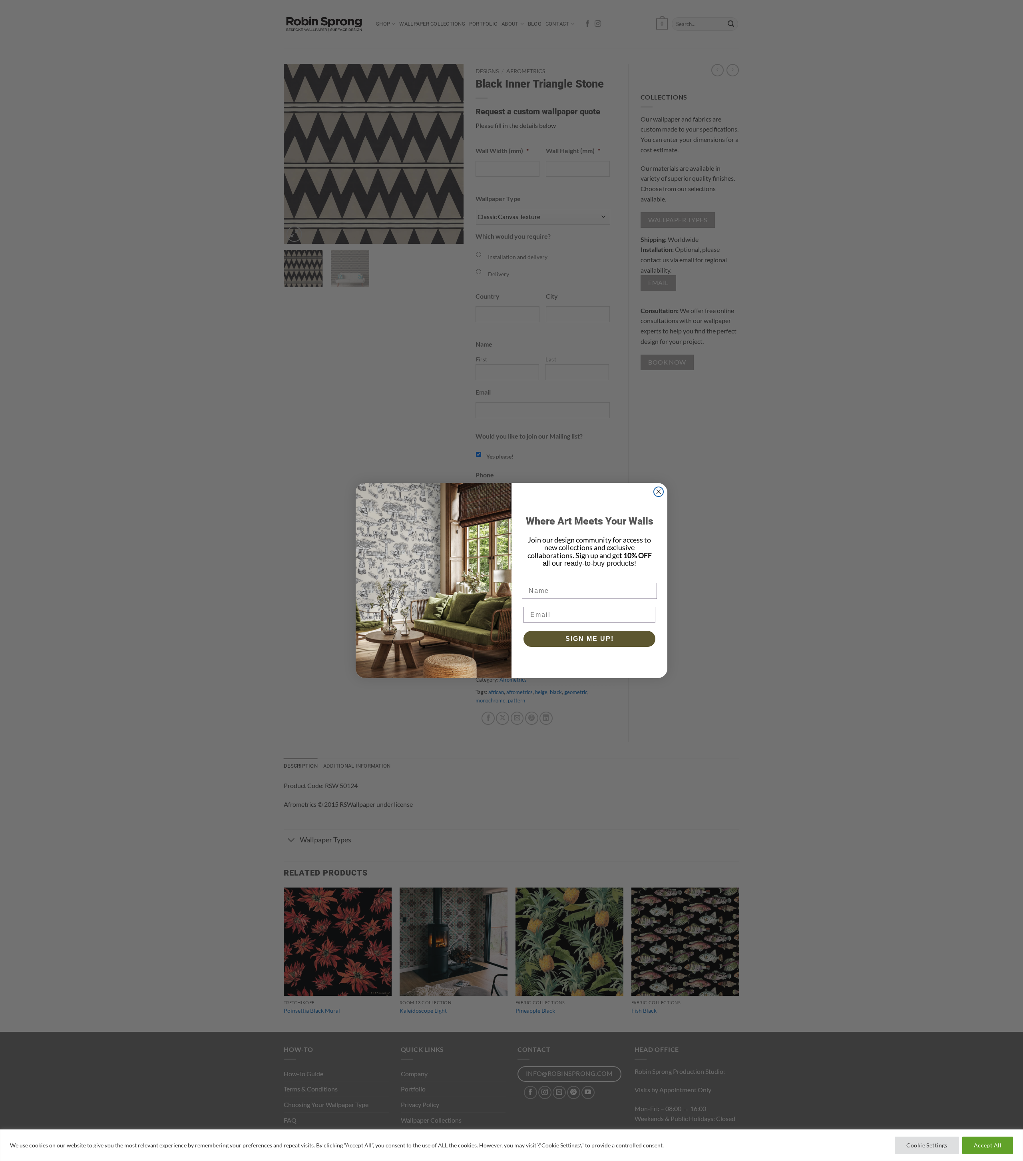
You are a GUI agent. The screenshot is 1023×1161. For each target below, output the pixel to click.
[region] (511, 1145)
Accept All (987, 1145)
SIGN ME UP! (589, 638)
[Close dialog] (658, 492)
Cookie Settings (926, 1145)
